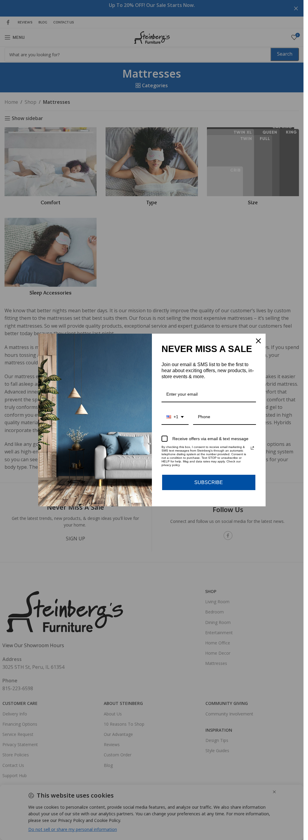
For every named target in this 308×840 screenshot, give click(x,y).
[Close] (258, 341)
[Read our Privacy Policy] (252, 448)
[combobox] (175, 417)
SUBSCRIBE (208, 482)
